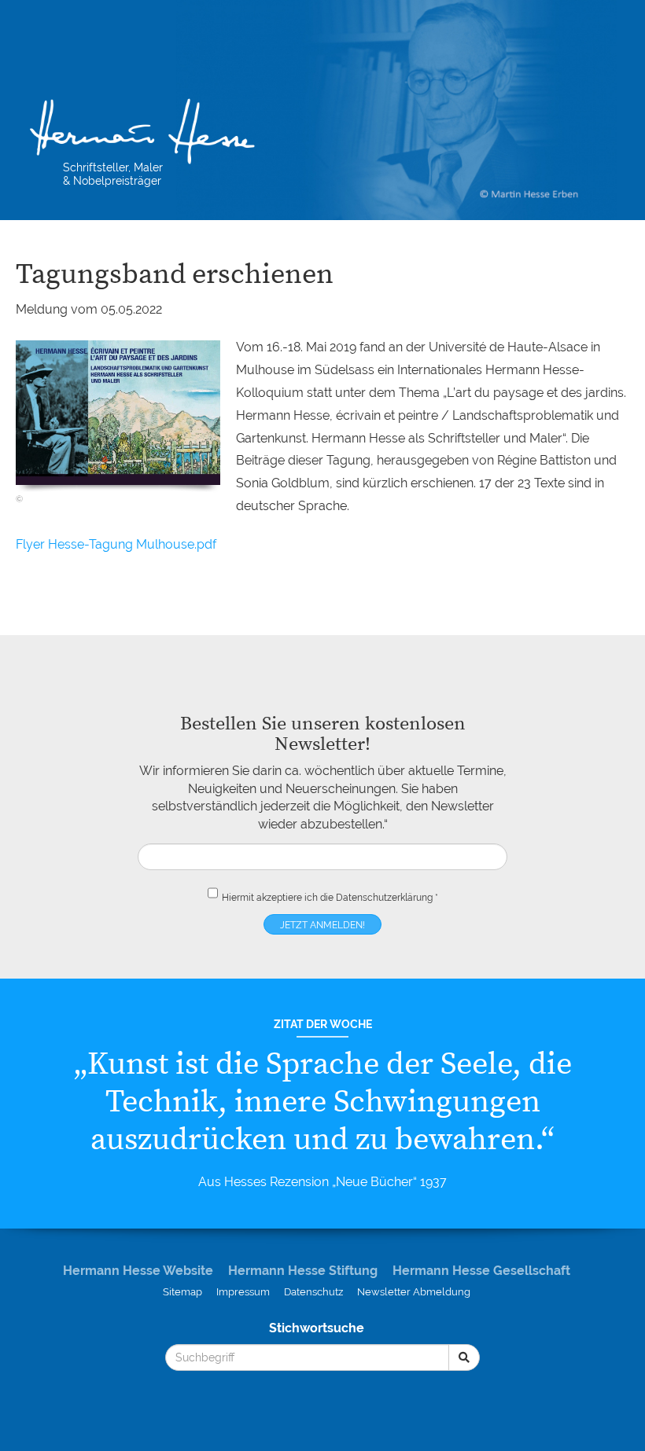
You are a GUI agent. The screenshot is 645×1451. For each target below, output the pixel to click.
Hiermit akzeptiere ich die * (330, 897)
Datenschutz (313, 1292)
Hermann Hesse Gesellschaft (481, 1270)
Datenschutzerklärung (384, 897)
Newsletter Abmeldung (413, 1292)
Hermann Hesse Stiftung (303, 1270)
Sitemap (182, 1292)
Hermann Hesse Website (138, 1270)
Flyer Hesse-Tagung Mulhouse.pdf (116, 544)
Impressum (243, 1292)
